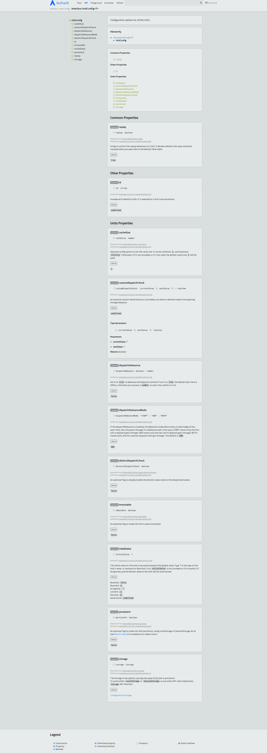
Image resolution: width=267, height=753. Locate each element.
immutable (79, 45)
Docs (79, 2)
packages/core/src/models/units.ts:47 (135, 247)
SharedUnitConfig (121, 37)
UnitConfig (64, 8)
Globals (53, 8)
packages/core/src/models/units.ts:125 (135, 377)
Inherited (212, 2)
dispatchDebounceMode (85, 34)
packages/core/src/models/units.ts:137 (135, 422)
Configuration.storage (121, 695)
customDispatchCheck (85, 27)
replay (77, 55)
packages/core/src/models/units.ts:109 (135, 560)
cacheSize (79, 23)
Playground (96, 2)
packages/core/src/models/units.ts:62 (135, 626)
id (75, 41)
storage (78, 59)
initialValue (79, 48)
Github (120, 2)
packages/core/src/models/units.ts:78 (135, 475)
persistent (79, 52)
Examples (109, 2)
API (86, 2)
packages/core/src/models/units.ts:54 (135, 519)
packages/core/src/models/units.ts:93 (135, 194)
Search (201, 3)
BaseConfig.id (121, 634)
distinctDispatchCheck (85, 38)
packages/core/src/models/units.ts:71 (135, 673)
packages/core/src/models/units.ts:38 (135, 141)
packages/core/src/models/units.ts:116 (135, 294)
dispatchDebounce (83, 30)
